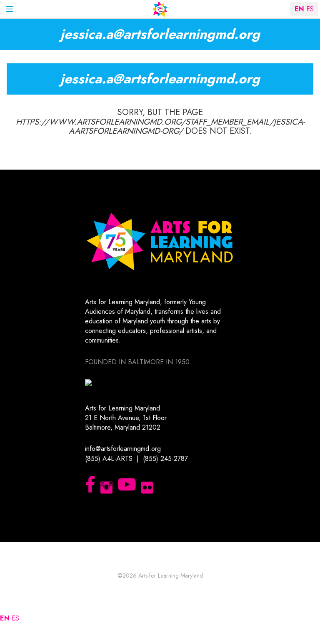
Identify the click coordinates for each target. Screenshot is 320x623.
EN (5, 618)
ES (15, 618)
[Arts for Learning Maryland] (160, 9)
